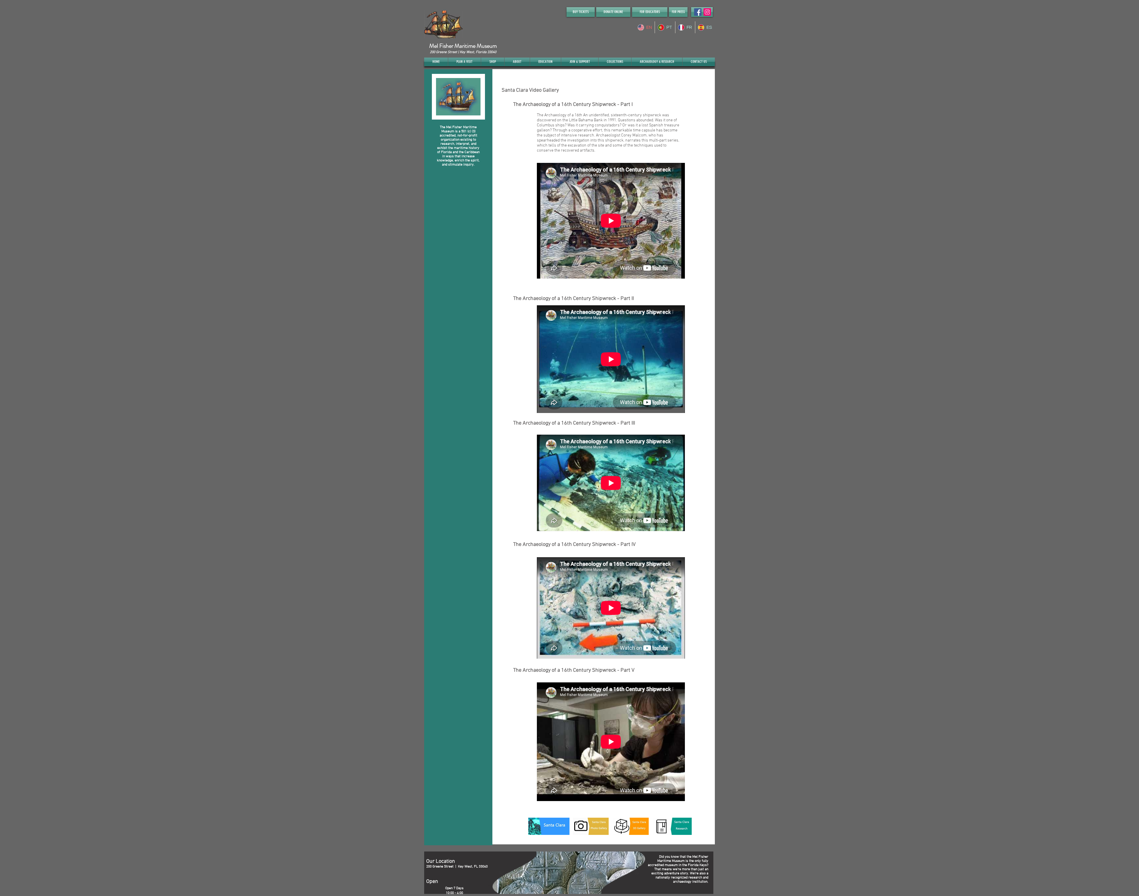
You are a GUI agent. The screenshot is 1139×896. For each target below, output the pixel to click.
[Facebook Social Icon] (697, 12)
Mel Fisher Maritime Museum (463, 46)
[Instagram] (707, 12)
